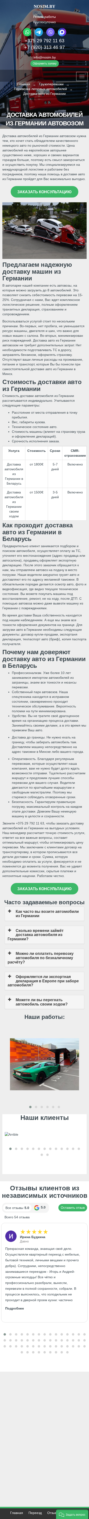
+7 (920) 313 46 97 (44, 47)
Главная (16, 1513)
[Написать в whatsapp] (28, 35)
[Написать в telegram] (38, 35)
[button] (30, 1107)
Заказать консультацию (44, 192)
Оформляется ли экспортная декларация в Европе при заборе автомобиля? (43, 981)
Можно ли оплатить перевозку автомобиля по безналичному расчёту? (41, 958)
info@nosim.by (44, 57)
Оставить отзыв (73, 1207)
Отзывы (53, 1513)
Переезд (35, 1513)
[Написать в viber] (50, 35)
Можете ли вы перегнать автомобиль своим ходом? (42, 1002)
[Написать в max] (61, 35)
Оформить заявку (44, 63)
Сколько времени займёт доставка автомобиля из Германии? (36, 935)
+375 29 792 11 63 (44, 40)
